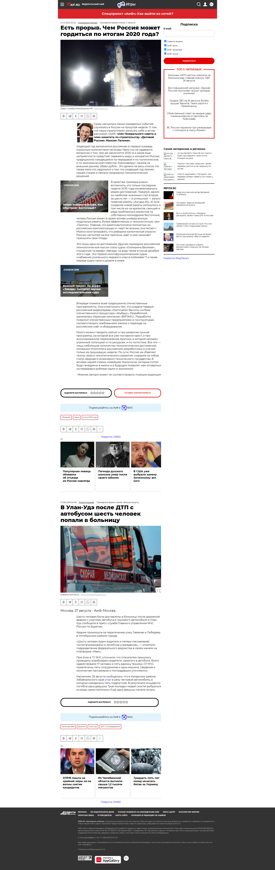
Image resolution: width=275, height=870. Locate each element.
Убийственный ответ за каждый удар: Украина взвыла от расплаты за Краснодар (189, 116)
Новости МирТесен (176, 258)
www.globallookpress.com (93, 594)
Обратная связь (86, 815)
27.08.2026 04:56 (68, 502)
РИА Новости (101, 108)
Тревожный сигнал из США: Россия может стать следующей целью (194, 225)
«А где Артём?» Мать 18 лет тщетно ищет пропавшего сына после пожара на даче (194, 155)
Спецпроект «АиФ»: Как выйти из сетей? (137, 14)
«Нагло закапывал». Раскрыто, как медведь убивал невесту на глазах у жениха (195, 176)
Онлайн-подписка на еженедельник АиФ (138, 812)
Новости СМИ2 (111, 802)
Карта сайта (121, 815)
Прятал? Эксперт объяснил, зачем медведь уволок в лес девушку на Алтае (194, 166)
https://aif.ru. (87, 845)
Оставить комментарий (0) (137, 393)
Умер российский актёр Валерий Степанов (192, 193)
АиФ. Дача (172, 45)
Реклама (82, 812)
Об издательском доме (102, 812)
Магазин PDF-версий (189, 812)
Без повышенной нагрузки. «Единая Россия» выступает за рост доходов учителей (189, 91)
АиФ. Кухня (172, 54)
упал (108, 679)
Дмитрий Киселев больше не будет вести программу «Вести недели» (194, 235)
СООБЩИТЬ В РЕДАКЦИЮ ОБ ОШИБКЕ (148, 815)
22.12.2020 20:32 (68, 22)
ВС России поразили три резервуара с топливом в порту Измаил (189, 129)
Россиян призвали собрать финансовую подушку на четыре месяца (192, 247)
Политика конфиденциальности (91, 849)
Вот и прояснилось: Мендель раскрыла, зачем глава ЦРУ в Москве (194, 214)
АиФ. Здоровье (174, 50)
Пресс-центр (169, 812)
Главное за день (175, 41)
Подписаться (189, 61)
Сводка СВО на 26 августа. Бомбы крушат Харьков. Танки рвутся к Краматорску (189, 103)
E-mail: (168, 28)
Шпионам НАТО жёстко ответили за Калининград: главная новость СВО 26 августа (189, 78)
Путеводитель (105, 815)
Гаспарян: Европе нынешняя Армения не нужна (190, 204)
